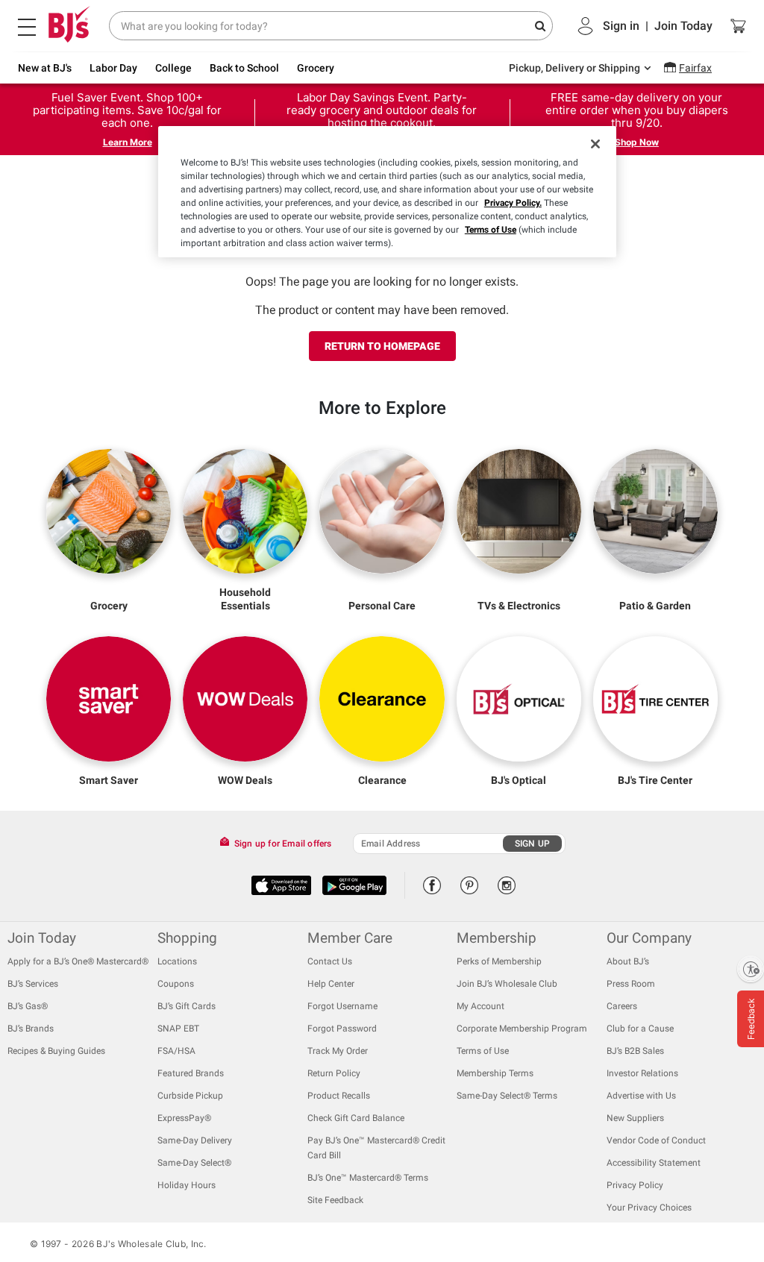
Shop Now (637, 142)
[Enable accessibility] (750, 968)
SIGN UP (532, 843)
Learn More (127, 142)
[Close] (595, 144)
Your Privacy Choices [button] (649, 1207)
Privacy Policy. (513, 203)
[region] (387, 191)
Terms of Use (490, 230)
